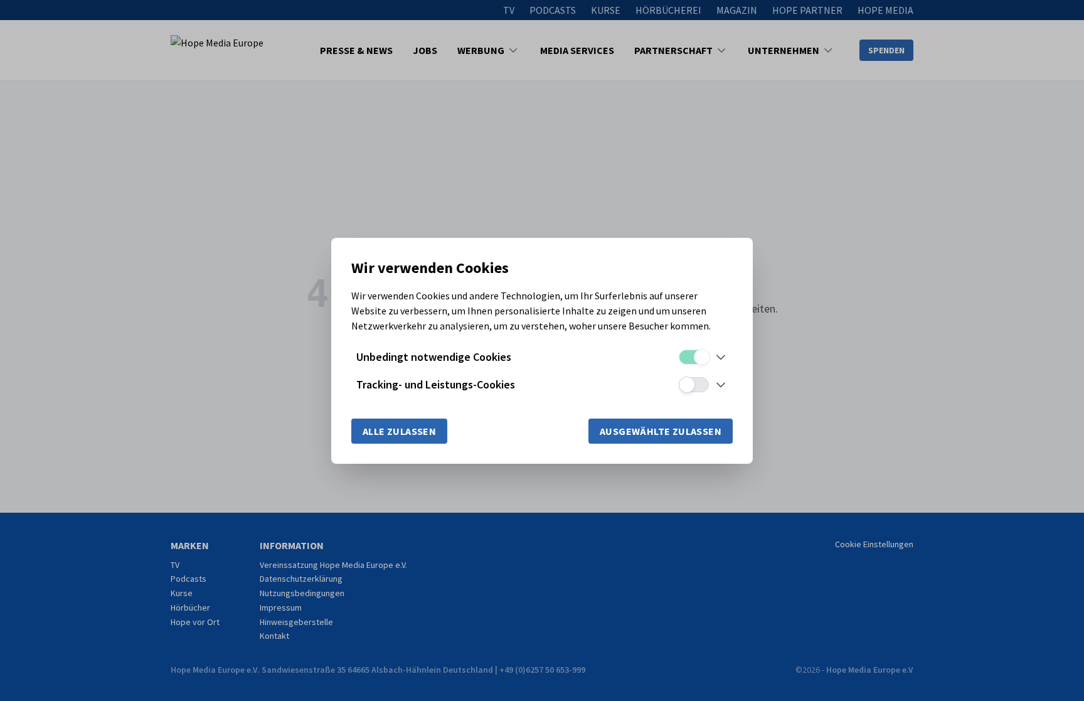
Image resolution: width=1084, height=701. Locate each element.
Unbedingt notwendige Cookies (433, 357)
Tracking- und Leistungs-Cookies (435, 384)
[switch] (694, 357)
